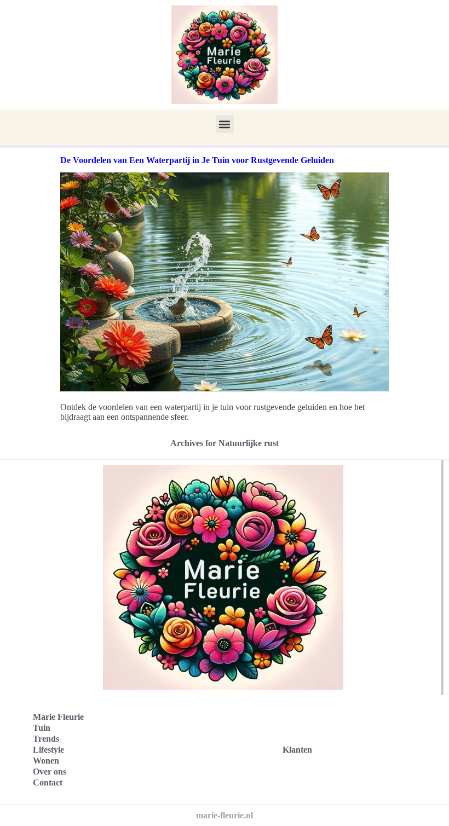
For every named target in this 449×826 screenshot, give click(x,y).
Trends (46, 738)
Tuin (41, 727)
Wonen (46, 760)
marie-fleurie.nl (224, 815)
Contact (47, 782)
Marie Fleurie (58, 716)
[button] (225, 124)
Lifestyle (48, 749)
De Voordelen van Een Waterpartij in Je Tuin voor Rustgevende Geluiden (197, 160)
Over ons (49, 771)
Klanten (297, 749)
